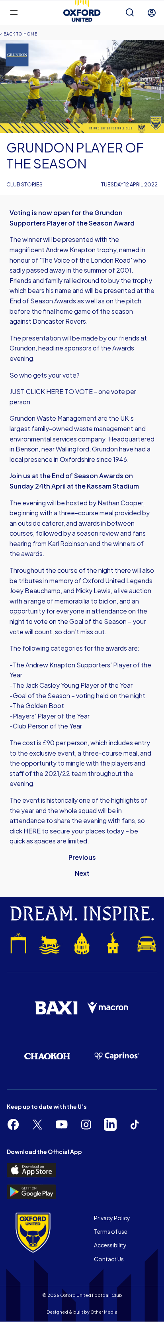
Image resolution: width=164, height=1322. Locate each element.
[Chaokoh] (47, 1056)
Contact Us (109, 1259)
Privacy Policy (112, 1217)
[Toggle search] (130, 12)
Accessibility (110, 1245)
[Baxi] (56, 1008)
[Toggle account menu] (151, 13)
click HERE (25, 831)
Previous (82, 857)
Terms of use (110, 1231)
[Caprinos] (117, 1056)
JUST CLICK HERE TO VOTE (51, 391)
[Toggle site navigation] (13, 12)
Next (82, 873)
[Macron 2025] (108, 1007)
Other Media (103, 1311)
